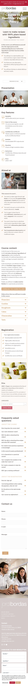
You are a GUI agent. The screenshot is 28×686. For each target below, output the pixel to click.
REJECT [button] (18, 682)
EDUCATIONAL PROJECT (8, 616)
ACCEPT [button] (12, 682)
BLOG (3, 618)
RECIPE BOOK (5, 612)
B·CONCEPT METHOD (7, 614)
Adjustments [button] (5, 682)
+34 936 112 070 (6, 639)
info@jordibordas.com (7, 641)
